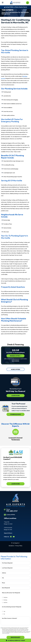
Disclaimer (11, 545)
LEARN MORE (15, 395)
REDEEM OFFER (15, 356)
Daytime (5, 597)
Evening (5, 599)
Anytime (5, 602)
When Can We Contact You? (11, 592)
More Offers (15, 369)
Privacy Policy (18, 545)
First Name (7, 562)
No (4, 614)
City (3, 577)
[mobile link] (27, 2)
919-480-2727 (12, 511)
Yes (4, 611)
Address (4, 572)
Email (6, 587)
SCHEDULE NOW (15, 414)
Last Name (7, 567)
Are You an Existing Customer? (11, 606)
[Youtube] (14, 537)
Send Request (15, 637)
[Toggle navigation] (2, 2)
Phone (3, 582)
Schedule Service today (16, 640)
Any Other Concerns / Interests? (9, 618)
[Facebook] (11, 537)
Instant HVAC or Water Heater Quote (16, 7)
